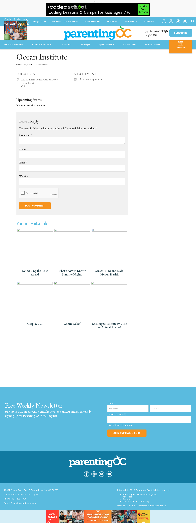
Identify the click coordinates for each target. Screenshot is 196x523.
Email (23, 162)
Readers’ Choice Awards (65, 21)
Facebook (164, 23)
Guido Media (160, 506)
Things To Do (39, 21)
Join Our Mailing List (126, 433)
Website (23, 176)
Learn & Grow (131, 21)
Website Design (125, 506)
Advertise (149, 21)
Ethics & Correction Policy (136, 501)
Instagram (171, 23)
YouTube (185, 23)
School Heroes (92, 21)
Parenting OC (98, 33)
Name (23, 149)
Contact (127, 499)
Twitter (178, 23)
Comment (25, 135)
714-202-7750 (19, 499)
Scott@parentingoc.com (23, 503)
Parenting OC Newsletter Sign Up (140, 494)
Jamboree (111, 21)
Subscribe (180, 33)
